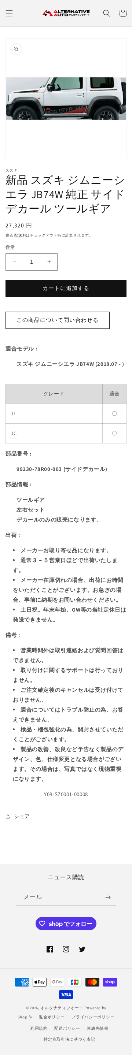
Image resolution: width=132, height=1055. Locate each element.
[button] (9, 13)
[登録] (108, 897)
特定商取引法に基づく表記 (69, 1039)
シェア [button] (22, 816)
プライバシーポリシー (93, 1016)
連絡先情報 (98, 1028)
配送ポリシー (67, 1028)
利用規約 (39, 1028)
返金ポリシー (52, 1016)
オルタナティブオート (61, 1007)
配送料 (20, 235)
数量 (10, 247)
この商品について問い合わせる (57, 319)
